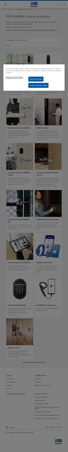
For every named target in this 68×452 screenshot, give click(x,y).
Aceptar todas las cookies (38, 85)
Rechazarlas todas (36, 79)
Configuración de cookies (14, 77)
